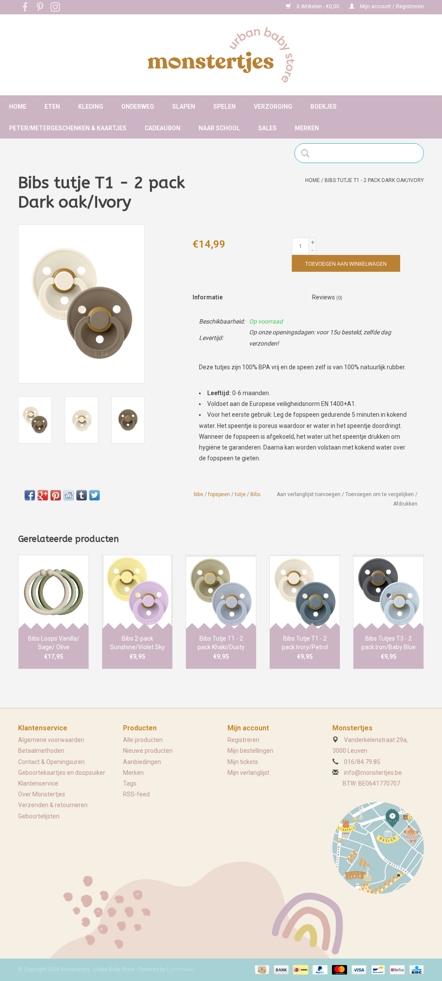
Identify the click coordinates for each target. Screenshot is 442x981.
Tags (129, 783)
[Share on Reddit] (68, 495)
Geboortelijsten (39, 816)
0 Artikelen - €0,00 (318, 6)
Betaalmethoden (41, 750)
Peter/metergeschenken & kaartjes (67, 128)
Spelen (224, 106)
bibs (198, 494)
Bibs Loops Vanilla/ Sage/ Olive (53, 643)
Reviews (327, 297)
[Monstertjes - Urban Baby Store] (221, 54)
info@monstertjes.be (373, 772)
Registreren (243, 739)
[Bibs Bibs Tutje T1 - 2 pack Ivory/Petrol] (304, 592)
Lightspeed (180, 969)
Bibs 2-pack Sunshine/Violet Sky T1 (137, 643)
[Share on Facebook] (30, 495)
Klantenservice (38, 783)
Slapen (183, 106)
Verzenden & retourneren (53, 805)
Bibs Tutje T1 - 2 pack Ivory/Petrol (305, 643)
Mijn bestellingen (250, 750)
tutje (240, 494)
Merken (307, 128)
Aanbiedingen (142, 761)
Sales (267, 128)
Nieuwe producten (148, 750)
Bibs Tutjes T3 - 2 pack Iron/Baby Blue (388, 643)
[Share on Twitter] (94, 495)
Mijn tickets (242, 761)
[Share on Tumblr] (81, 495)
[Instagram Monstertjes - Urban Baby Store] (55, 7)
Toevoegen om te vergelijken (380, 494)
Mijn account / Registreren (391, 6)
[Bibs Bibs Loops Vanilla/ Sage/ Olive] (53, 592)
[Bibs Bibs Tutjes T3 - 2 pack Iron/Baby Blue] (388, 592)
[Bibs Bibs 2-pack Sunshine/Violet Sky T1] (137, 592)
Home (17, 106)
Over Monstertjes (41, 794)
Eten (52, 106)
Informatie (208, 297)
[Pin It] (56, 495)
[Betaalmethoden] (261, 969)
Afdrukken (405, 504)
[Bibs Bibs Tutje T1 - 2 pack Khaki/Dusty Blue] (221, 592)
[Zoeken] (308, 153)
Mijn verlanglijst (248, 772)
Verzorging (273, 106)
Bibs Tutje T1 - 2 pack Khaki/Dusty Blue (221, 643)
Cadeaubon (162, 128)
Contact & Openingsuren (51, 761)
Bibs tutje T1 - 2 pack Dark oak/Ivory (374, 180)
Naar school (219, 128)
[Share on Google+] (43, 495)
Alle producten (143, 739)
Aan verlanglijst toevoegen (309, 494)
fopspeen (219, 494)
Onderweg (137, 106)
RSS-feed (136, 794)
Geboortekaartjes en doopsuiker (61, 772)
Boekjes (323, 106)
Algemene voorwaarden (51, 739)
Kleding (90, 106)
